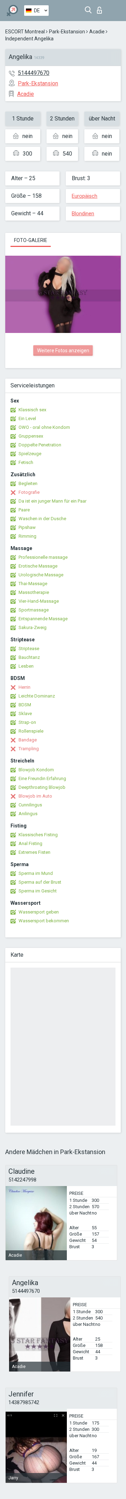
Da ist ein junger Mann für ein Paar (52, 501)
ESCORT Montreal (25, 31)
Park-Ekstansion (67, 31)
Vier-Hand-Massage (39, 601)
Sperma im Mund (36, 873)
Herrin (24, 687)
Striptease (29, 648)
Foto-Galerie (30, 240)
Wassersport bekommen (44, 920)
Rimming (27, 536)
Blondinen (83, 213)
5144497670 (33, 73)
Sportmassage (34, 610)
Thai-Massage (33, 583)
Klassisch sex (32, 409)
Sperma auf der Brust (40, 882)
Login (101, 8)
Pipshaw (27, 527)
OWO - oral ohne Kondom (44, 427)
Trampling (29, 748)
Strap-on (27, 722)
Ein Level (27, 418)
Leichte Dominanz (37, 696)
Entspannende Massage (43, 618)
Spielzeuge (30, 453)
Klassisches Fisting (38, 834)
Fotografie (29, 492)
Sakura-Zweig (33, 627)
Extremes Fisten (34, 852)
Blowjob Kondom (36, 769)
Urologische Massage (41, 574)
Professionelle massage (43, 557)
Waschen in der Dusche (42, 518)
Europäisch (84, 196)
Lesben (26, 666)
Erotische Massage (38, 566)
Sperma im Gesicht (38, 890)
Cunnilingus (30, 804)
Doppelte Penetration (40, 444)
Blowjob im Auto (35, 796)
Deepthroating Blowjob (42, 787)
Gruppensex (31, 436)
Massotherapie (34, 592)
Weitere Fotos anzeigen (63, 350)
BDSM (25, 704)
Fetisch (26, 462)
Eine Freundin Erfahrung (42, 778)
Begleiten (28, 483)
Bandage (28, 739)
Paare (24, 509)
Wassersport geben (39, 912)
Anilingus (28, 813)
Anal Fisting (30, 843)
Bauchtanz (29, 657)
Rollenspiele (31, 731)
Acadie (97, 31)
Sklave (25, 713)
